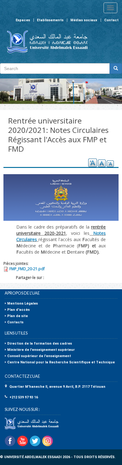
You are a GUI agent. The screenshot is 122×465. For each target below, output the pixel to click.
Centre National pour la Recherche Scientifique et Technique (61, 362)
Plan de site (17, 316)
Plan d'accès (18, 310)
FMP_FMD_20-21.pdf (27, 268)
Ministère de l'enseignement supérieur (41, 350)
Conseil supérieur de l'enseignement (39, 356)
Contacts (15, 322)
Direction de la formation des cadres (39, 343)
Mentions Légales (22, 303)
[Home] (44, 41)
